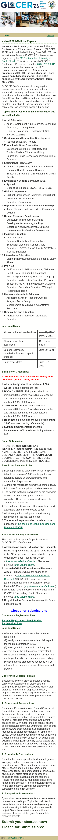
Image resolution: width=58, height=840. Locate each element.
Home (6, 35)
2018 (46, 64)
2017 (39, 64)
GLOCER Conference (17, 837)
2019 (52, 64)
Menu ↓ (51, 35)
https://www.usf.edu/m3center (20, 561)
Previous (5, 22)
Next (53, 22)
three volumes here (24, 565)
